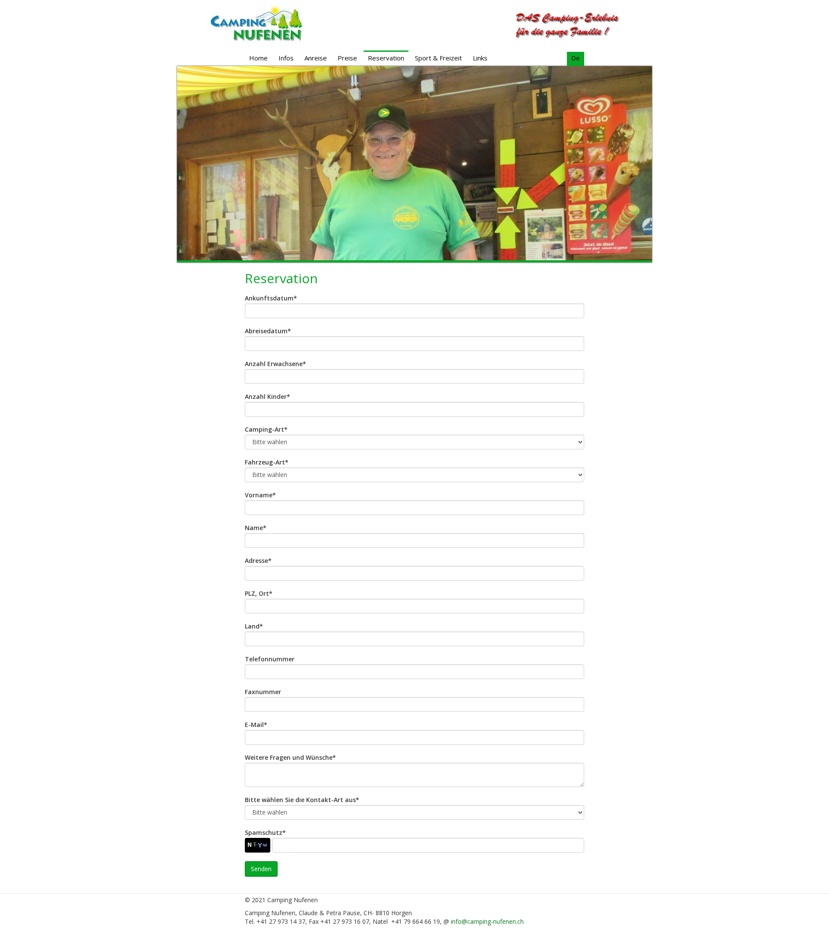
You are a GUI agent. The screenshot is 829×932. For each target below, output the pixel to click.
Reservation (386, 58)
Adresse (258, 561)
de (575, 58)
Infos (286, 58)
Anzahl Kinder (267, 397)
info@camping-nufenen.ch (487, 921)
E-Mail (256, 725)
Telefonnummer (269, 659)
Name (255, 528)
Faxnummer (263, 692)
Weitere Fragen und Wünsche (290, 758)
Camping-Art (266, 430)
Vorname (260, 495)
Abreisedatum (268, 331)
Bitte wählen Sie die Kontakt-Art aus (302, 800)
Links (480, 58)
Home (258, 58)
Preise (347, 58)
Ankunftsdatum (271, 298)
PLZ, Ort (258, 594)
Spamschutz (265, 833)
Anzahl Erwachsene (275, 364)
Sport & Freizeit (438, 58)
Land (254, 626)
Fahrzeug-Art (266, 462)
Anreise (315, 58)
